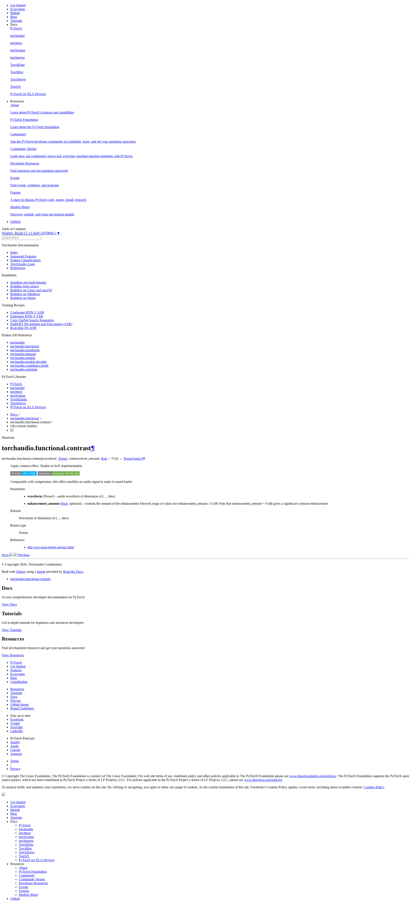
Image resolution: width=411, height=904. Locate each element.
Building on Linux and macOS (31, 290)
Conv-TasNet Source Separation (32, 320)
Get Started (17, 5)
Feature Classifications (25, 260)
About (23, 868)
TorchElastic (18, 399)
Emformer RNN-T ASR (26, 316)
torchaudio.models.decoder (28, 362)
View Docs (9, 604)
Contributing (18, 682)
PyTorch (16, 384)
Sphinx (21, 571)
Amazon (16, 754)
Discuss (15, 700)
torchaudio (17, 342)
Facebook (17, 719)
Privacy (15, 769)
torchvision (17, 395)
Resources (17, 689)
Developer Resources (33, 883)
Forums (24, 891)
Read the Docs (73, 571)
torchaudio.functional (24, 346)
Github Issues (19, 704)
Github (15, 898)
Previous (23, 555)
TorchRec (25, 848)
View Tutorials (12, 630)
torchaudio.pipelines (23, 369)
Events (23, 887)
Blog (13, 17)
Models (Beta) (28, 895)
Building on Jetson (23, 298)
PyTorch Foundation (33, 871)
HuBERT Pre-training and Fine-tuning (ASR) (41, 324)
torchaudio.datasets (23, 354)
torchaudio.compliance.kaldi (29, 365)
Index (14, 252)
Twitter (15, 723)
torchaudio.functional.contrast (30, 579)
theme (41, 571)
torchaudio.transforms (25, 350)
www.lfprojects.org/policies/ (263, 780)
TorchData (26, 844)
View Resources (13, 655)
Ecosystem (17, 9)
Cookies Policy (374, 787)
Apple (14, 746)
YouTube (16, 727)
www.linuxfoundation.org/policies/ (312, 776)
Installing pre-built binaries (28, 282)
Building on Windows (25, 294)
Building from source (24, 286)
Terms (14, 761)
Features (16, 670)
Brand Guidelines (22, 708)
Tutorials (16, 20)
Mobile (15, 13)
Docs (14, 414)
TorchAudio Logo (22, 264)
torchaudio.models (22, 358)
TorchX (24, 856)
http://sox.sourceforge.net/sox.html (50, 547)
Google (15, 750)
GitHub (15, 221)
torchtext (16, 392)
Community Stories (32, 879)
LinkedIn (16, 731)
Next (5, 555)
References (17, 268)
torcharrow (26, 841)
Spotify (15, 742)
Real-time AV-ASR (23, 328)
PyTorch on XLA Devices (28, 407)
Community (27, 875)
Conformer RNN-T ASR (27, 312)
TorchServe (18, 403)
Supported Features (23, 256)
